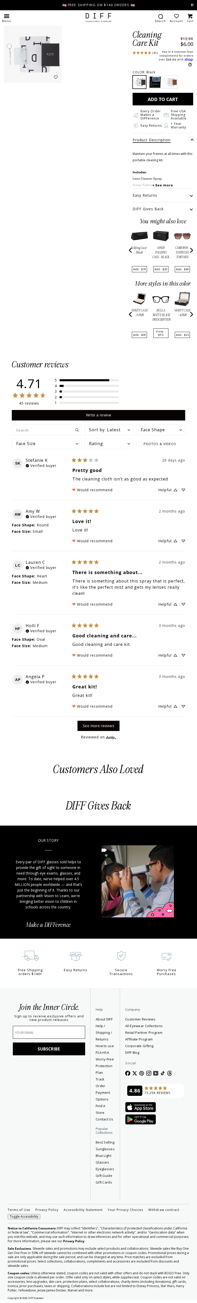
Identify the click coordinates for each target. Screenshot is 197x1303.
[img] (41, 465)
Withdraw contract (163, 1210)
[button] (6, 18)
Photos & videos (160, 444)
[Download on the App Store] (140, 1107)
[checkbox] (160, 444)
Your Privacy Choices (125, 1210)
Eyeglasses (105, 1169)
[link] (145, 52)
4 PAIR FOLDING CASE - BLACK (161, 252)
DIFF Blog (132, 1052)
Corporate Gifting (139, 1046)
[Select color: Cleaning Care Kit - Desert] (170, 82)
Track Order (100, 1082)
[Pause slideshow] (192, 5)
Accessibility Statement (83, 1210)
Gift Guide (104, 1175)
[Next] (191, 250)
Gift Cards (104, 1182)
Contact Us (104, 1119)
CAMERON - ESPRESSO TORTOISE (182, 252)
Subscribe (49, 1049)
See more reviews (98, 725)
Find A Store (100, 1109)
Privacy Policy (46, 1210)
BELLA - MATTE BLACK (161, 315)
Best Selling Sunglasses (105, 1145)
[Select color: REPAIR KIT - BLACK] (155, 82)
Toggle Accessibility (24, 1216)
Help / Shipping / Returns (104, 1032)
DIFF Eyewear (36, 1298)
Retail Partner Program (154, 1032)
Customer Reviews (140, 1019)
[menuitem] (160, 18)
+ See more (162, 185)
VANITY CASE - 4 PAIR (182, 313)
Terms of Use (19, 1210)
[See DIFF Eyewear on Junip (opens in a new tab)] (111, 737)
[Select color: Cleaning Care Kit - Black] (139, 82)
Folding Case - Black (139, 250)
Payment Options (103, 1095)
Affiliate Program (154, 1039)
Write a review (98, 415)
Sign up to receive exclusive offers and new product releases (49, 1018)
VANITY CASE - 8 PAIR (139, 313)
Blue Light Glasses (103, 1159)
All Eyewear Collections (144, 1026)
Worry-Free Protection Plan (105, 1066)
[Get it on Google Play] (140, 1119)
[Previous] (131, 250)
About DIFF (104, 1019)
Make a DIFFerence (48, 925)
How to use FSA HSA (105, 1049)
